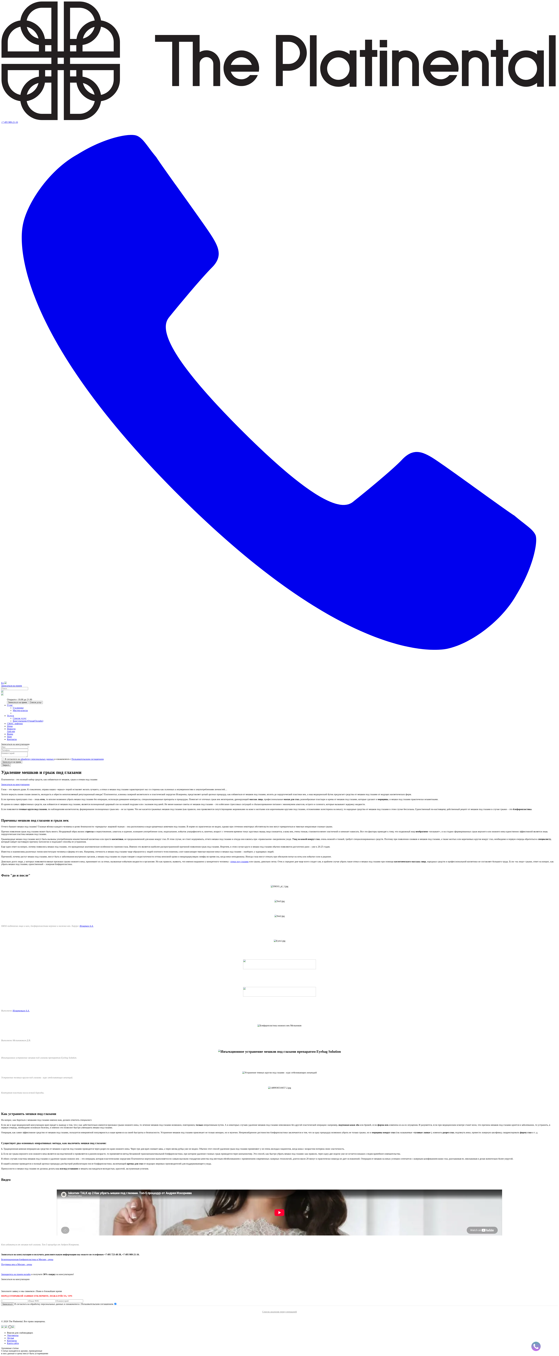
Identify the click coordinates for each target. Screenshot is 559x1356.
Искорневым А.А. (21, 1010)
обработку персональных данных (37, 759)
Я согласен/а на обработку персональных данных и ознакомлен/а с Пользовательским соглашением (64, 1304)
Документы (12, 1335)
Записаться (7, 1304)
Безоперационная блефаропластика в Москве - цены (27, 1259)
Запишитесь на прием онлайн (16, 1274)
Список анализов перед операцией (279, 1312)
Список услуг (36, 702)
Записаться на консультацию (15, 784)
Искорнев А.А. (86, 926)
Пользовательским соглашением (87, 759)
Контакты (12, 1340)
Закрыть (6, 765)
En (2, 683)
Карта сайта (13, 1343)
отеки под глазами (239, 861)
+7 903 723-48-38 (23, 1286)
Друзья (10, 1338)
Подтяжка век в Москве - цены (16, 1264)
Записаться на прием (11, 685)
